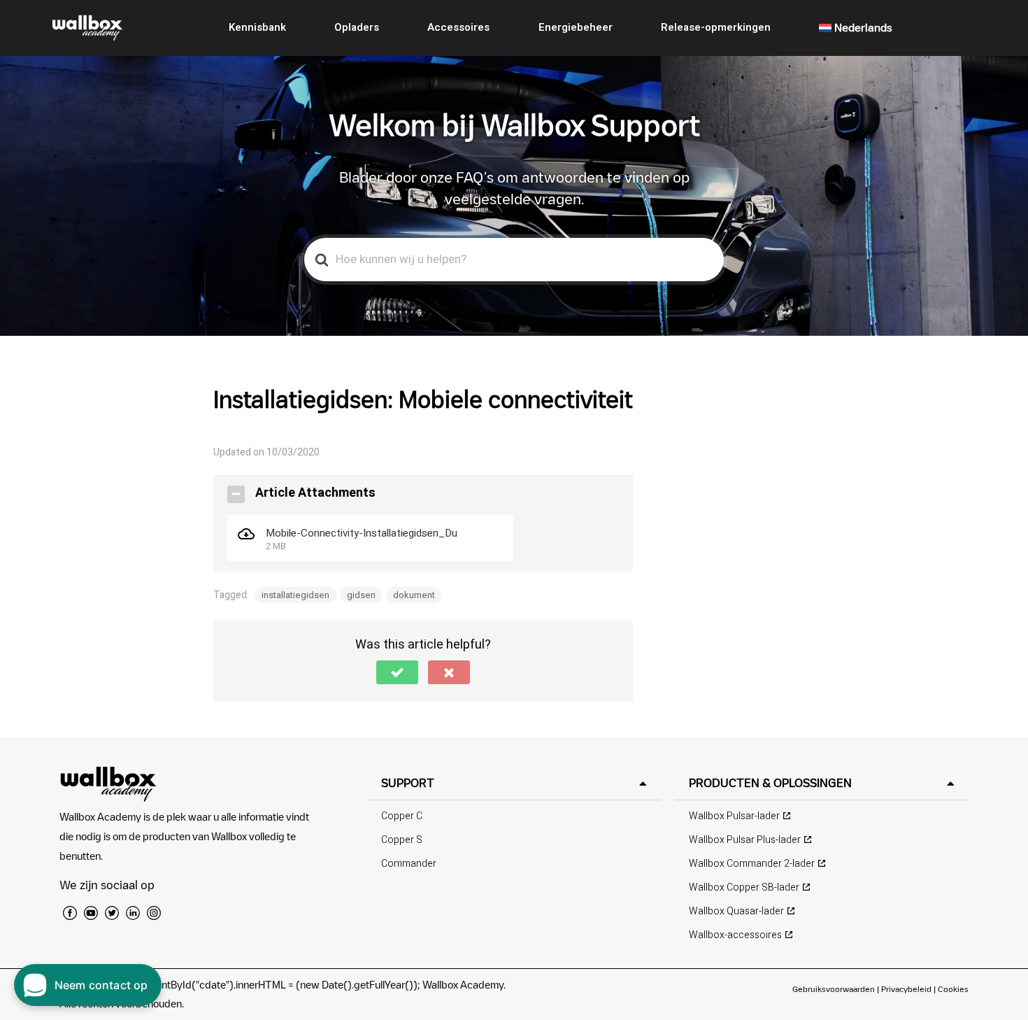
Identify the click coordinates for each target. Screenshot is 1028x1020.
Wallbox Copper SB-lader (744, 887)
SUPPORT (407, 782)
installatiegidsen (295, 595)
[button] (397, 672)
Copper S (401, 840)
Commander (408, 863)
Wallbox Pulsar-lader (734, 816)
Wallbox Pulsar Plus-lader (745, 840)
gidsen (361, 595)
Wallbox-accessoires (735, 935)
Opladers (356, 27)
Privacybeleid (906, 989)
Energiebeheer (575, 27)
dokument (414, 595)
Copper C (401, 816)
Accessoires (458, 27)
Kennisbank (257, 27)
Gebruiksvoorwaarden (833, 989)
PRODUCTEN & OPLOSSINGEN (770, 782)
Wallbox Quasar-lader (736, 911)
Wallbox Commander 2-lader (752, 863)
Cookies (953, 989)
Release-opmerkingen (716, 27)
